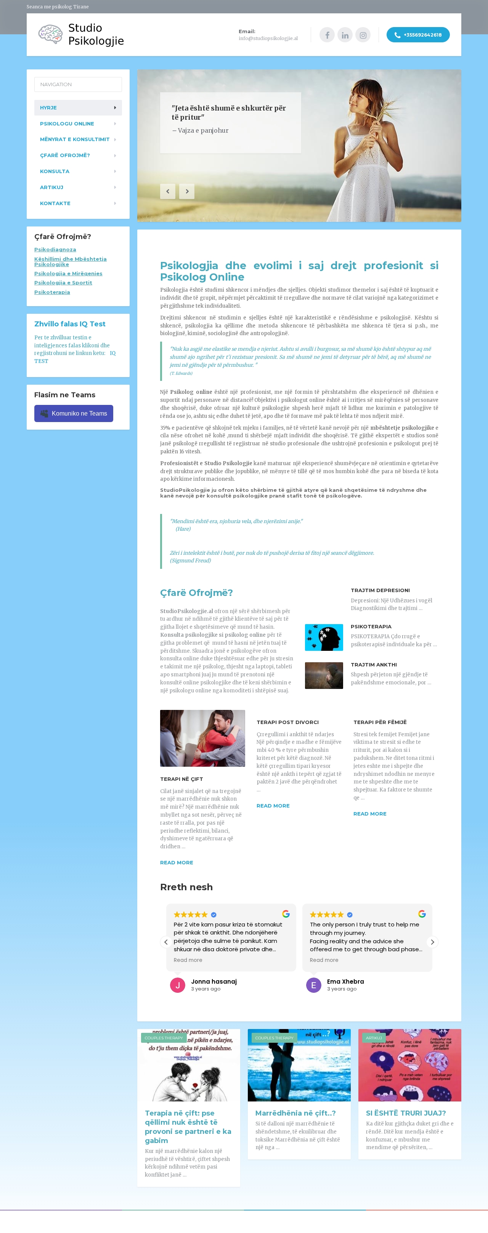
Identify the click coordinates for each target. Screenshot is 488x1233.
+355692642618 (422, 35)
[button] (167, 191)
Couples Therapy (164, 1038)
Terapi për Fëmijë (380, 722)
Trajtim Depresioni (380, 590)
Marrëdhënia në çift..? (295, 1113)
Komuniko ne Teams (79, 413)
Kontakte (55, 203)
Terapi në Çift (181, 779)
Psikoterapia (371, 626)
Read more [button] (188, 960)
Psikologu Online (67, 123)
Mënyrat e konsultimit (75, 139)
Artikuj (374, 1038)
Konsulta (54, 171)
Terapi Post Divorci (288, 722)
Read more (176, 862)
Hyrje (48, 107)
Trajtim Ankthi (374, 664)
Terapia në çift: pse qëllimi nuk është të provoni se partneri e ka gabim (188, 1127)
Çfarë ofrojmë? (65, 155)
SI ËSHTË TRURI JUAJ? (406, 1113)
